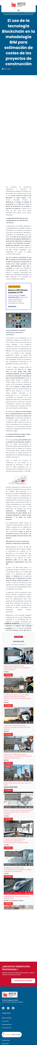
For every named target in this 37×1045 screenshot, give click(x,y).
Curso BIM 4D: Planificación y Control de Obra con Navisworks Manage (17, 727)
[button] (18, 10)
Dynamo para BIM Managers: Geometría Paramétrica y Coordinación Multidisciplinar (16, 841)
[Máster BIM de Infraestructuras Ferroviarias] (18, 886)
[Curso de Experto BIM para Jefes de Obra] (18, 773)
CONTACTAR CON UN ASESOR (23, 981)
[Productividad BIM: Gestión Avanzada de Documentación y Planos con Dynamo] (18, 800)
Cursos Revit (5, 1021)
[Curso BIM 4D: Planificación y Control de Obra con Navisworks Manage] (18, 715)
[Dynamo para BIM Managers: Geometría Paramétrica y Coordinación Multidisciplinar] (18, 829)
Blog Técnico (5, 1043)
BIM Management (7, 1024)
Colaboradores (6, 1040)
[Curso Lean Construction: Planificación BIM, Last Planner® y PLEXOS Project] (18, 656)
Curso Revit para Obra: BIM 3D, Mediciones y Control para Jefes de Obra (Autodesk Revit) (17, 756)
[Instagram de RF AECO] (8, 1007)
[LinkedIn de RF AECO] (3, 1007)
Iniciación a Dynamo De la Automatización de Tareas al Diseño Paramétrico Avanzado (18, 869)
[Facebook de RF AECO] (13, 1007)
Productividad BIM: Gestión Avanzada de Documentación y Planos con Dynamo (18, 812)
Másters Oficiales (6, 1018)
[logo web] (18, 5)
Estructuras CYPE (6, 1027)
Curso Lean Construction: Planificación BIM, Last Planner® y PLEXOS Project (17, 667)
